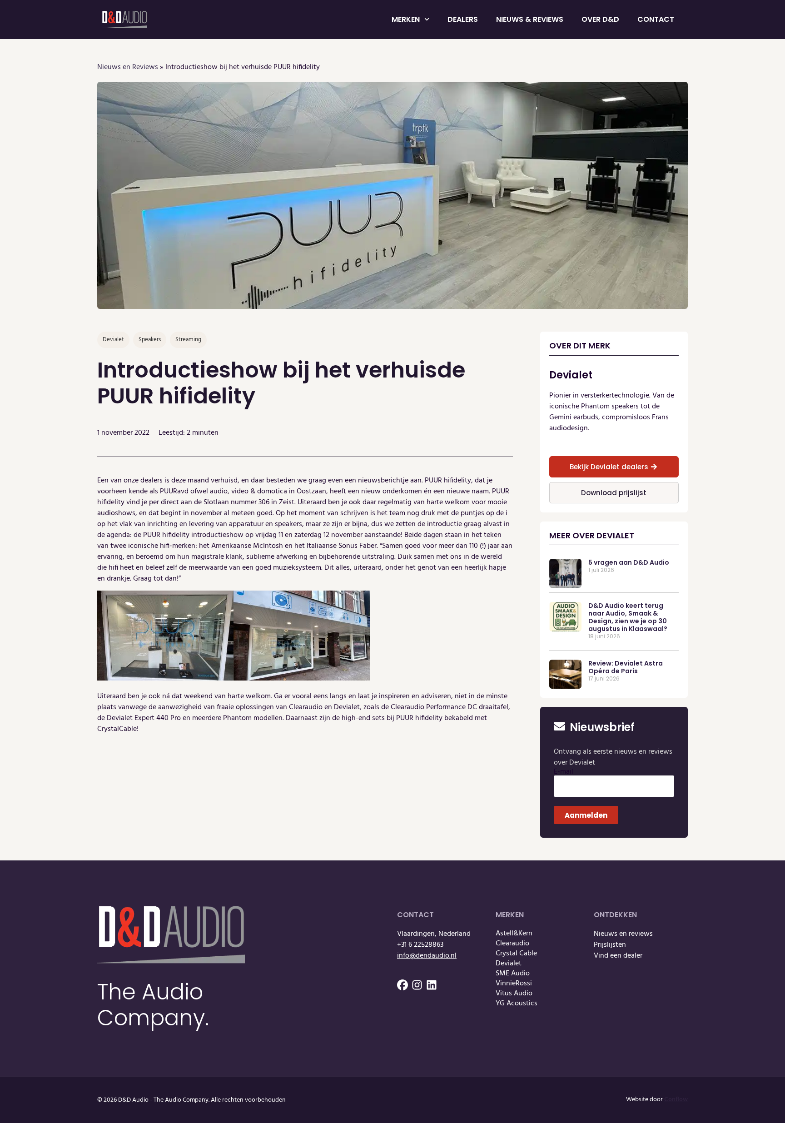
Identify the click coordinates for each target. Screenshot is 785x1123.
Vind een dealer (618, 955)
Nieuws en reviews (623, 934)
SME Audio (513, 974)
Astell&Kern (514, 934)
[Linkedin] (431, 984)
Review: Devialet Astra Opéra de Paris (625, 667)
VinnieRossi (514, 984)
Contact (655, 19)
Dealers (462, 19)
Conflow (676, 1099)
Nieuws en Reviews (127, 67)
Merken (406, 19)
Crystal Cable (516, 954)
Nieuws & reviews (529, 19)
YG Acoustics (516, 1004)
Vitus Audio (514, 994)
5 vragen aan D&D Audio (628, 562)
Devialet (509, 964)
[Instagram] (417, 984)
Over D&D (600, 19)
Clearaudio (512, 944)
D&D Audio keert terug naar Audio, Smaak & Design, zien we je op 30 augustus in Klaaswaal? (627, 617)
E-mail (563, 771)
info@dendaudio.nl (427, 956)
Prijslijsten (610, 944)
